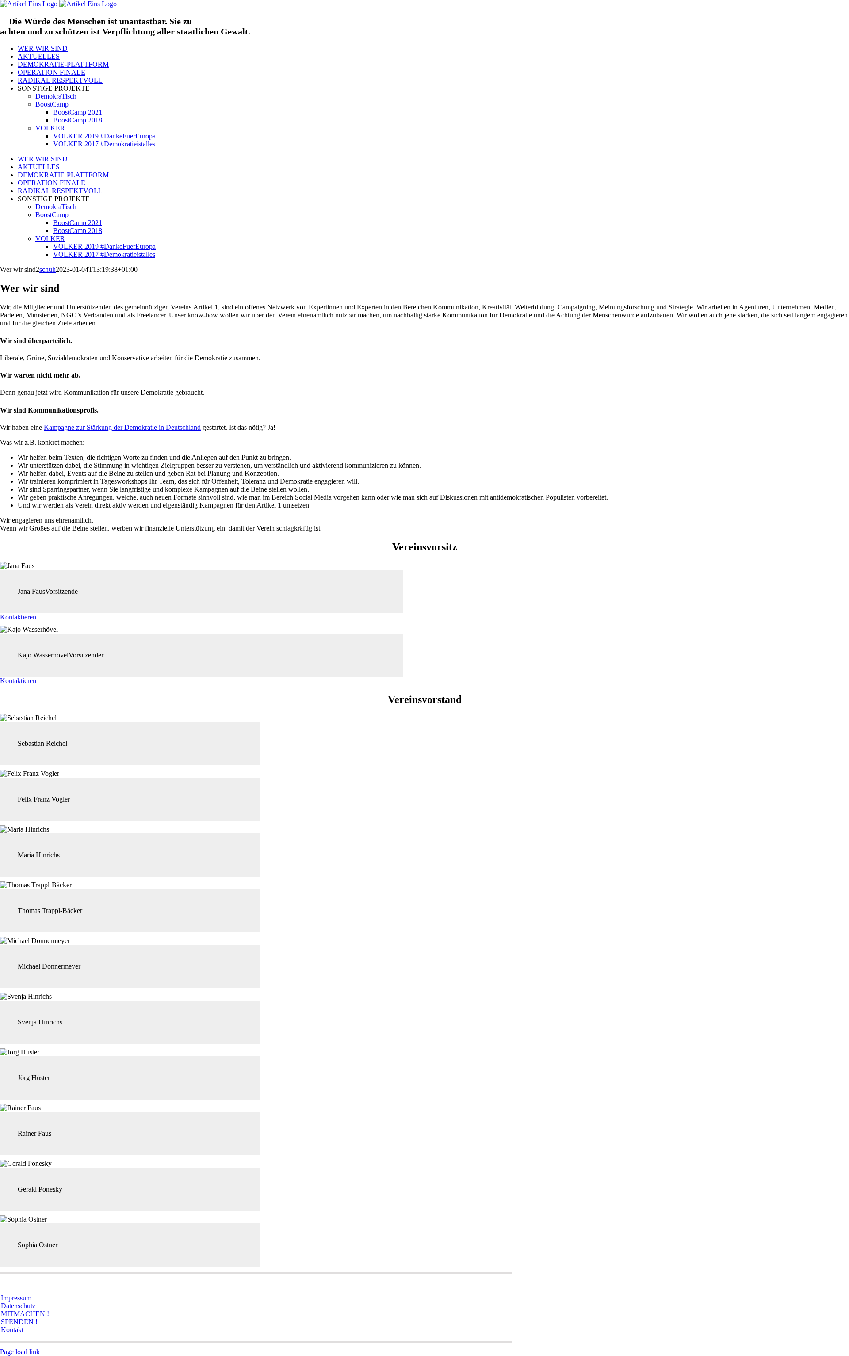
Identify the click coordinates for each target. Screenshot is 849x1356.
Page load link (20, 1352)
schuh (47, 269)
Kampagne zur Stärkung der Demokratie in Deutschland (122, 427)
